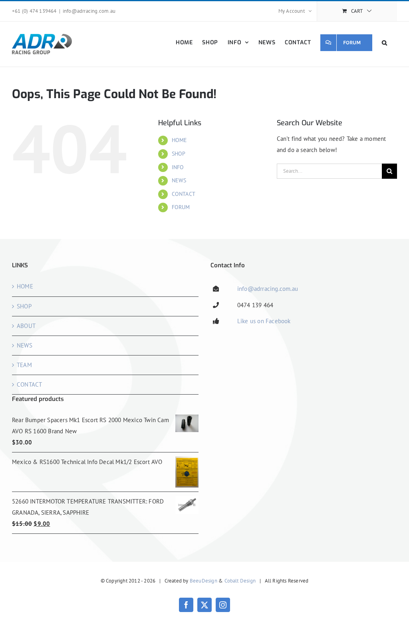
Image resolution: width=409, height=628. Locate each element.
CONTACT (183, 193)
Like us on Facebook (264, 321)
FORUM (181, 207)
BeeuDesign (203, 580)
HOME (179, 140)
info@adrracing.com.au (89, 11)
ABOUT (26, 326)
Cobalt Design (240, 580)
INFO (178, 167)
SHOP (179, 153)
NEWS (179, 180)
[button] (384, 42)
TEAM (24, 365)
